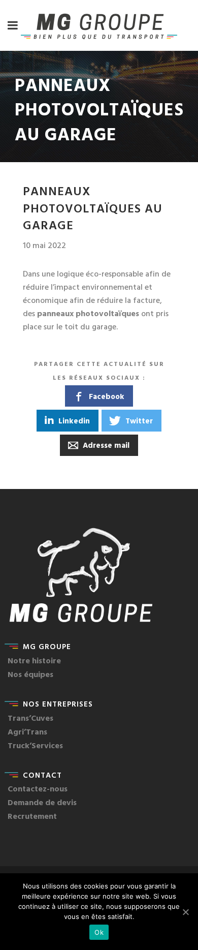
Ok (99, 932)
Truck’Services (35, 745)
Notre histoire (34, 660)
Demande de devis (42, 802)
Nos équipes (30, 674)
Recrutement (32, 815)
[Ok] (185, 912)
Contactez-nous (38, 788)
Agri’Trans (27, 731)
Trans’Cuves (30, 717)
